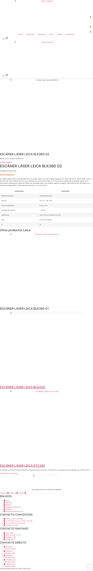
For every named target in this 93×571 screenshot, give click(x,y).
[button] (46, 78)
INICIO (20, 34)
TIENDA (59, 34)
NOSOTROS (30, 34)
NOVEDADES (70, 34)
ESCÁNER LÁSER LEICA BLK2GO (22, 387)
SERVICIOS (42, 34)
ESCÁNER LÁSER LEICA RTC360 (22, 465)
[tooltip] (90, 31)
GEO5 (51, 34)
